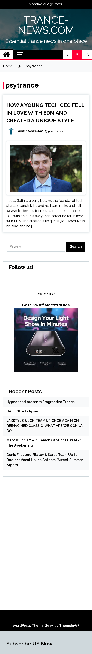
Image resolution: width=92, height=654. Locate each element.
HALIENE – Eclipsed (23, 411)
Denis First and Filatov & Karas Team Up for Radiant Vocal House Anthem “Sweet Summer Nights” (45, 460)
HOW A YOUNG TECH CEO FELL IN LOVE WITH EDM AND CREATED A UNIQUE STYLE (45, 113)
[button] (67, 54)
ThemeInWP (69, 626)
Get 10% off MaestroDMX (46, 305)
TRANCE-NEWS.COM (46, 25)
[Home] (6, 54)
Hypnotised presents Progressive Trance (41, 402)
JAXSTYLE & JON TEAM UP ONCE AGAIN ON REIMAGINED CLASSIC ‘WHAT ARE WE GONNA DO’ (45, 426)
